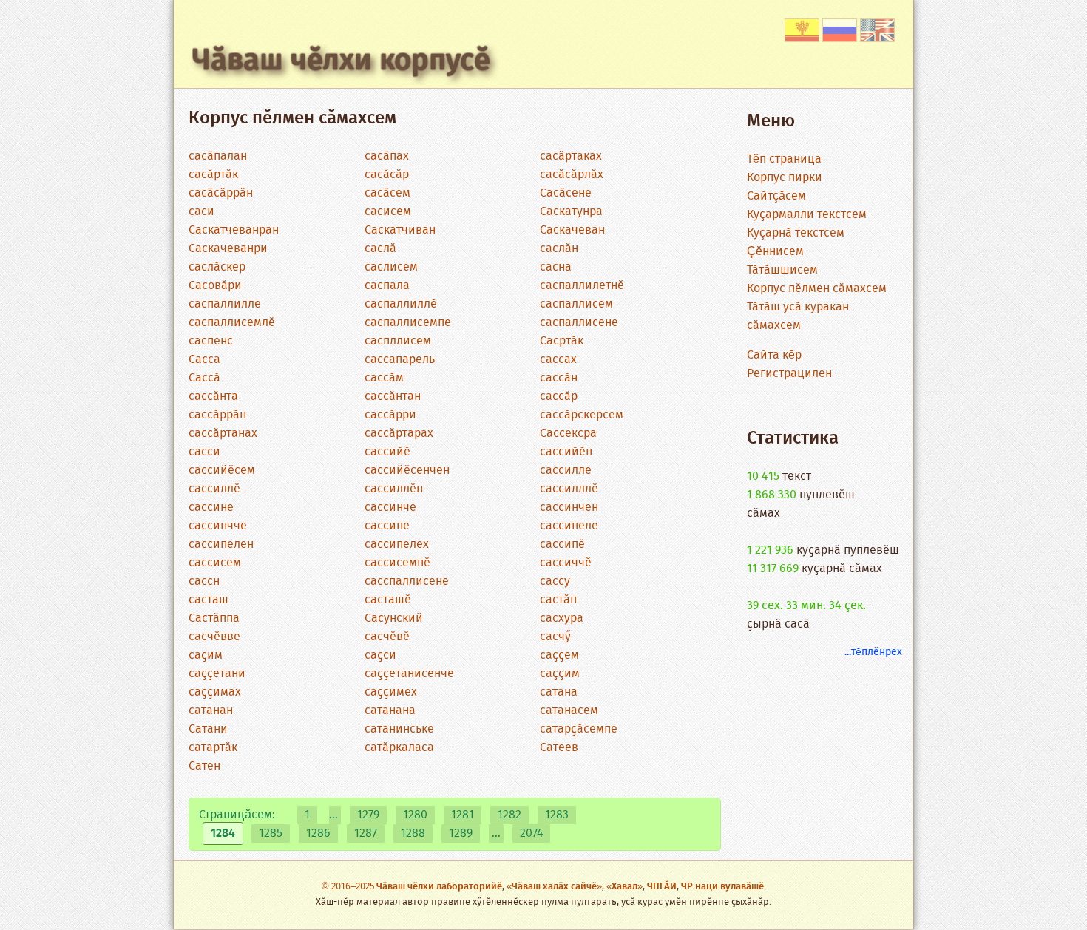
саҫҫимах (215, 692)
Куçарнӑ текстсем (795, 233)
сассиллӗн (394, 489)
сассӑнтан (393, 396)
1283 (557, 815)
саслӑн (559, 249)
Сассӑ (204, 378)
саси (201, 212)
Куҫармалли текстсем (807, 215)
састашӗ (388, 600)
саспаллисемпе (408, 322)
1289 (461, 833)
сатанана (390, 711)
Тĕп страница (784, 159)
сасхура (561, 618)
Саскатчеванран (234, 230)
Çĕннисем (775, 251)
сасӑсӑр (387, 175)
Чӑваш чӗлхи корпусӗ (341, 61)
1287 (365, 833)
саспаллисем (576, 304)
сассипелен (221, 544)
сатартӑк (213, 748)
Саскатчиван (400, 230)
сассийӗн (566, 452)
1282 (509, 815)
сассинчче (218, 526)
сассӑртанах (223, 433)
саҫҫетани (217, 674)
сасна (556, 267)
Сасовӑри (215, 285)
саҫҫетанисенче (409, 674)
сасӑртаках (571, 156)
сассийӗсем (222, 470)
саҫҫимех (391, 692)
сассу (555, 581)
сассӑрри (390, 415)
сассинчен (569, 507)
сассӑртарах (399, 433)
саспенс (211, 341)
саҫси (380, 655)
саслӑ (380, 249)
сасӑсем (387, 193)
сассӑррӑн (217, 415)
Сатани (208, 729)
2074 (531, 833)
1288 (413, 833)
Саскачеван (572, 230)
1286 (318, 833)
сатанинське (399, 729)
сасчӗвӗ (387, 637)
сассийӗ (387, 452)
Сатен (204, 766)
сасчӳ (555, 637)
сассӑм (384, 378)
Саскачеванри (228, 249)
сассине (211, 507)
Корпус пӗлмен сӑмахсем (817, 288)
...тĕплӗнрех (873, 652)
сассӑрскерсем (581, 415)
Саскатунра (571, 212)
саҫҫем (559, 655)
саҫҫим (560, 674)
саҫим (206, 655)
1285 (270, 833)
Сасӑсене (566, 193)
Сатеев (559, 748)
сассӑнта (213, 396)
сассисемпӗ (397, 563)
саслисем (391, 267)
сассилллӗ (569, 489)
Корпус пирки (784, 178)
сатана (559, 692)
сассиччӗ (566, 563)
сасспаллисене (407, 581)
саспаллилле (225, 304)
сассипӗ (562, 544)
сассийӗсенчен (407, 470)
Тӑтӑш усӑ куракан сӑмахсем (798, 316)
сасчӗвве (214, 637)
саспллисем (398, 341)
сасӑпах (387, 156)
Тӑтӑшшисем (782, 270)
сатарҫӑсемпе (578, 729)
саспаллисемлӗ (232, 322)
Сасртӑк (561, 341)
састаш (208, 600)
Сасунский (394, 618)
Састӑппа (214, 618)
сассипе (387, 526)
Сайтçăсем (776, 196)
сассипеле (569, 526)
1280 (415, 815)
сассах (558, 359)
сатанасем (569, 711)
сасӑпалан (218, 156)
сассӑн (559, 378)
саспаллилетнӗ (582, 285)
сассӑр (559, 396)
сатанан (211, 711)
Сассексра (568, 433)
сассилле (566, 470)
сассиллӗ (214, 489)
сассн (204, 581)
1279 (368, 815)
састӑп (558, 600)
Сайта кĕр (774, 355)
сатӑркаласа (399, 748)
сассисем (215, 563)
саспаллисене (579, 322)
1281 (462, 815)
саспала (387, 285)
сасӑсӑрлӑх (571, 175)
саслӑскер (217, 267)
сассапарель (400, 359)
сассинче (390, 507)
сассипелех (397, 544)
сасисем (388, 212)
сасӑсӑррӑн (221, 193)
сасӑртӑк (213, 175)
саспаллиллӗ (401, 304)
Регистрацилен (789, 373)
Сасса (204, 359)
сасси (204, 452)
